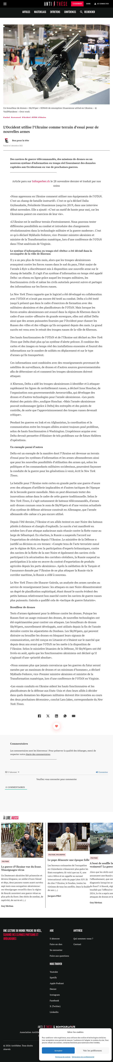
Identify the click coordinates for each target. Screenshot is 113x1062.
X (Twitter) (55, 1006)
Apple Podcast (57, 983)
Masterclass (40, 12)
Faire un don (56, 944)
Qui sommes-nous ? (83, 938)
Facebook (54, 1000)
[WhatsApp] (65, 716)
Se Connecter (103, 4)
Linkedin (54, 1012)
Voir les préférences (92, 1050)
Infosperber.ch (41, 181)
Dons (88, 4)
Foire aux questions (59, 955)
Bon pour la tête (20, 140)
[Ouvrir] (5, 4)
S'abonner (55, 938)
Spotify (53, 977)
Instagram (55, 994)
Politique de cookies (62, 1057)
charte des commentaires (38, 754)
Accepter (58, 1050)
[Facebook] (39, 716)
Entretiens (55, 12)
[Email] (74, 716)
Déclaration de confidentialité (83, 1057)
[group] (23, 865)
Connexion (103, 772)
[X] (48, 716)
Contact (77, 944)
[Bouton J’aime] (56, 726)
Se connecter (56, 950)
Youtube (54, 971)
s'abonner (77, 4)
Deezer (53, 988)
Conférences (70, 12)
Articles (26, 12)
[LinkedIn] (56, 716)
